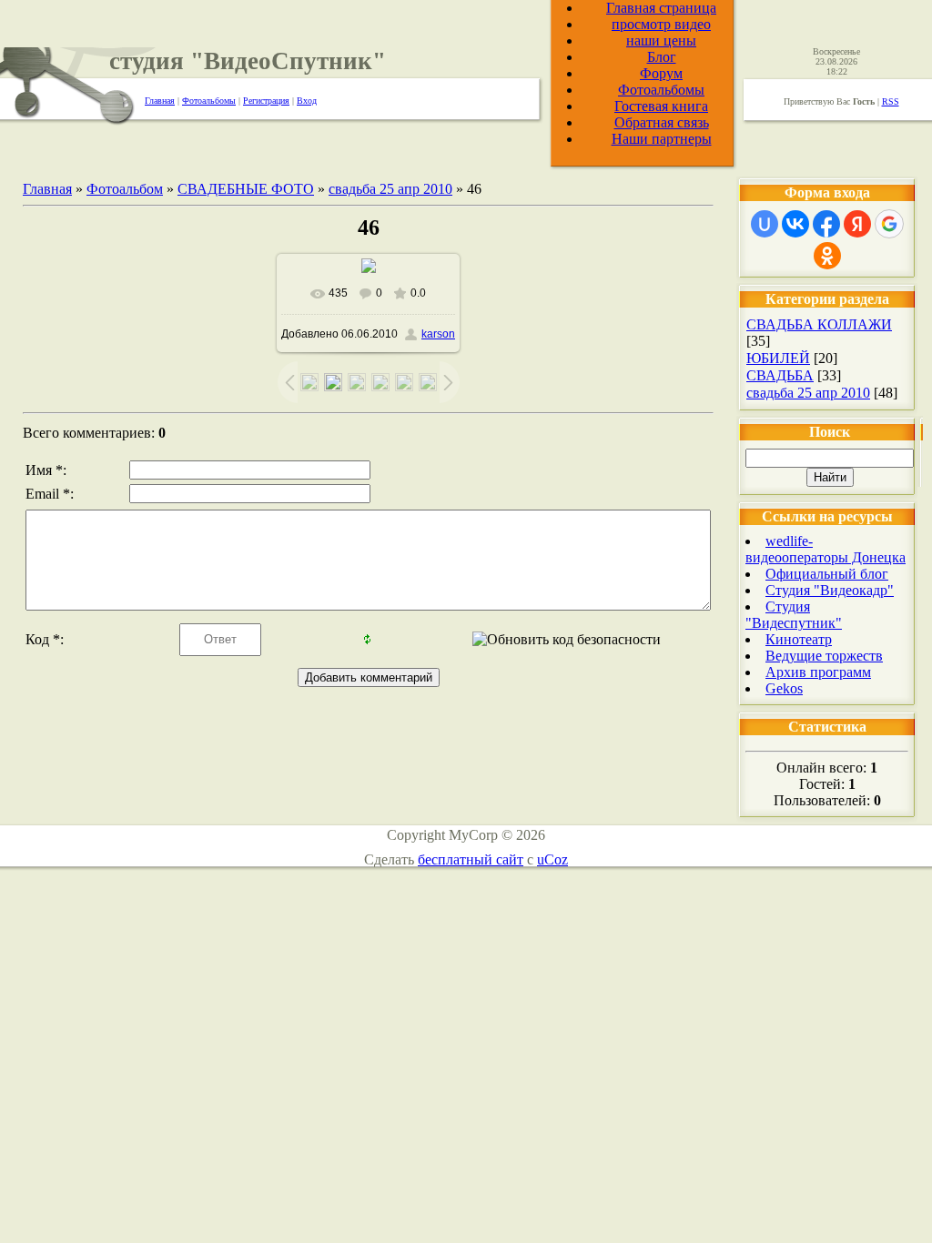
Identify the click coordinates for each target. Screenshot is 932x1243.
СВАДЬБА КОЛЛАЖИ (819, 324)
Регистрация (266, 101)
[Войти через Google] (889, 223)
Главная (160, 101)
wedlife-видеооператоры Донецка (825, 549)
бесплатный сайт (470, 859)
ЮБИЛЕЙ (778, 358)
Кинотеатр (798, 639)
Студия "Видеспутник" (793, 615)
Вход (307, 101)
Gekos (784, 688)
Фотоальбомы (209, 101)
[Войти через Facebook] (826, 223)
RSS (890, 101)
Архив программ (818, 672)
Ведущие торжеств (824, 655)
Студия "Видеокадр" (829, 590)
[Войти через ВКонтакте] (795, 223)
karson (438, 334)
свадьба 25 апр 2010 (390, 189)
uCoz (552, 859)
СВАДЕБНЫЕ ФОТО (245, 189)
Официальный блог (826, 573)
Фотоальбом (124, 189)
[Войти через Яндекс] (857, 223)
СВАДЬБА (780, 375)
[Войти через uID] (764, 223)
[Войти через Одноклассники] (827, 255)
